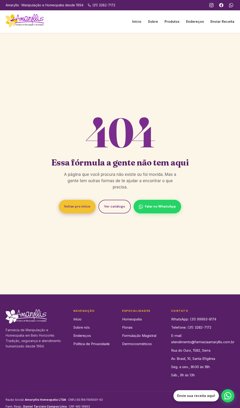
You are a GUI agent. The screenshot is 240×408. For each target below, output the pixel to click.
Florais (127, 327)
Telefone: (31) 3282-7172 (191, 327)
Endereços (195, 21)
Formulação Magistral (139, 336)
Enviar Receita (222, 21)
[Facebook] (221, 5)
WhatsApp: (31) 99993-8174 (193, 319)
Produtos (172, 21)
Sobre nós (81, 327)
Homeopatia (132, 319)
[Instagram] (211, 5)
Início (136, 21)
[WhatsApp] (231, 5)
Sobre (153, 21)
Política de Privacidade (91, 344)
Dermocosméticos (137, 344)
